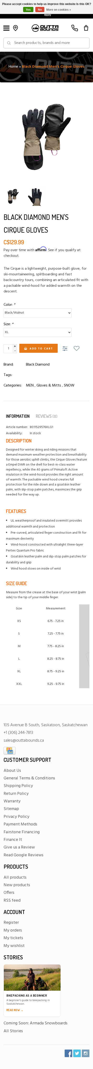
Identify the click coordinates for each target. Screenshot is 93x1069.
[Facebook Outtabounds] (68, 1053)
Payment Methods (20, 824)
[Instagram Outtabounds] (85, 1053)
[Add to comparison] (65, 349)
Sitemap (11, 808)
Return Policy (16, 793)
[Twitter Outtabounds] (77, 1053)
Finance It (13, 839)
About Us (12, 770)
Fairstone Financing (22, 832)
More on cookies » (58, 9)
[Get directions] (15, 28)
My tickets (13, 938)
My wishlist (14, 945)
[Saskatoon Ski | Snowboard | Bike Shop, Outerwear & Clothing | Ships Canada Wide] (45, 28)
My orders (13, 930)
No (40, 9)
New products (17, 885)
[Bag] (86, 28)
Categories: (13, 385)
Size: (8, 324)
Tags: (8, 375)
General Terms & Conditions (29, 778)
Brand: (9, 365)
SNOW (69, 385)
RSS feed (12, 900)
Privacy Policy (16, 816)
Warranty (12, 801)
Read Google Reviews (23, 855)
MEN (30, 385)
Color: (9, 305)
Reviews (46, 416)
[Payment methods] (10, 750)
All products (15, 877)
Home (13, 67)
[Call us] (74, 28)
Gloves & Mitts (48, 385)
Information (18, 416)
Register (11, 922)
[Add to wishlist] (76, 349)
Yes (28, 9)
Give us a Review (19, 847)
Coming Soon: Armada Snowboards (35, 1023)
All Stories (13, 1031)
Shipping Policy (18, 785)
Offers (9, 892)
